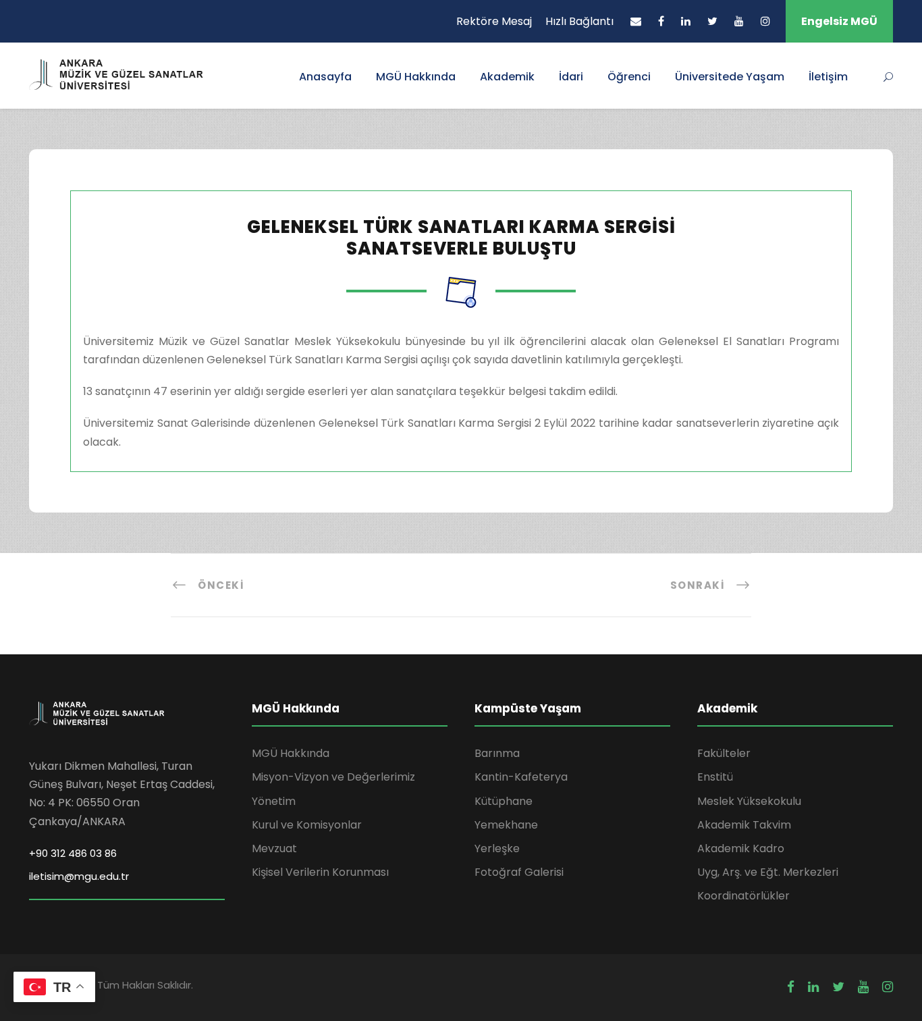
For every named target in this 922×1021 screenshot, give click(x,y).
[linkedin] (685, 21)
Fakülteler (724, 753)
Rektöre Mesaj (494, 21)
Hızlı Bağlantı (579, 21)
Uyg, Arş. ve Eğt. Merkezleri (767, 872)
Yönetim (274, 801)
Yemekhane (506, 825)
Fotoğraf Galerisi (519, 872)
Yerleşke (497, 848)
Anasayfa (325, 76)
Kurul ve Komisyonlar (307, 825)
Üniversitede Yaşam (729, 76)
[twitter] (712, 21)
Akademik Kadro (740, 848)
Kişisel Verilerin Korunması (320, 872)
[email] (635, 21)
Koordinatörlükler (743, 896)
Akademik (507, 76)
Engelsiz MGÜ (839, 21)
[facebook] (661, 21)
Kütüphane (503, 801)
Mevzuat (274, 848)
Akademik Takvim (744, 825)
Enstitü (715, 777)
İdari (571, 76)
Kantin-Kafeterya (521, 777)
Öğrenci (629, 76)
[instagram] (765, 21)
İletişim (828, 76)
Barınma (497, 753)
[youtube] (739, 21)
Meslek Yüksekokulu (749, 801)
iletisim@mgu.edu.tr (79, 876)
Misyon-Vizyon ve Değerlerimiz (333, 777)
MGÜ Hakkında (416, 76)
